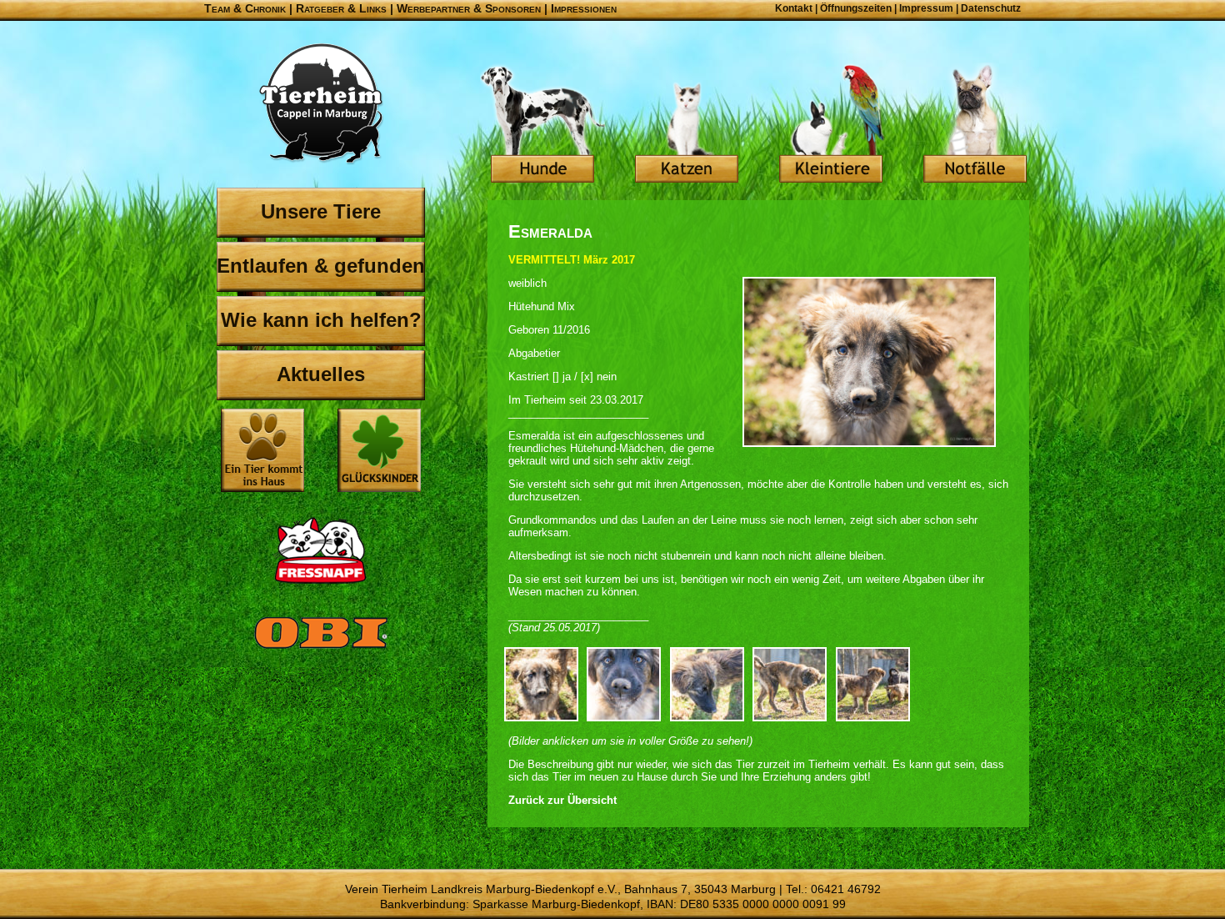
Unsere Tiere (321, 211)
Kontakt (793, 8)
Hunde (542, 125)
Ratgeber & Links (341, 8)
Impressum (926, 8)
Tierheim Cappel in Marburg (320, 104)
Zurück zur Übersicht (562, 800)
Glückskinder (379, 452)
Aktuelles (321, 374)
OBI (321, 650)
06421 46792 (846, 889)
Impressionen (584, 8)
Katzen (686, 125)
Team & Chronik (245, 8)
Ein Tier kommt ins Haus (262, 450)
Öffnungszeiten (856, 8)
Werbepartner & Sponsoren (469, 8)
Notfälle (975, 125)
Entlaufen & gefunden (321, 265)
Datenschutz (991, 8)
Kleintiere (830, 125)
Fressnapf (321, 550)
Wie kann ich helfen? (321, 320)
